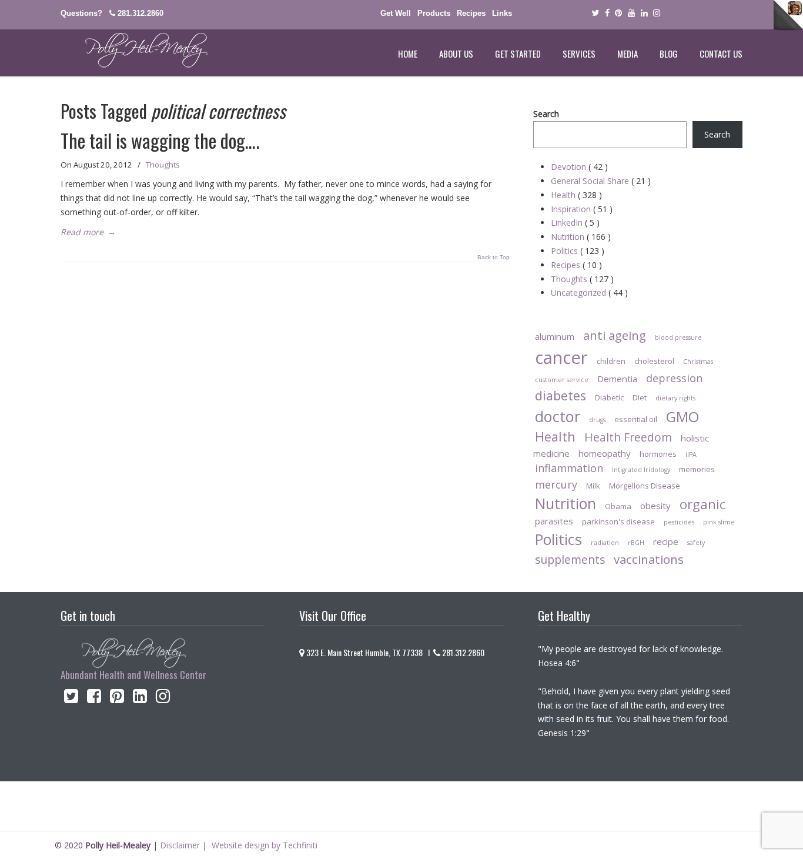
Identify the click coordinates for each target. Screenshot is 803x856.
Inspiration (582, 209)
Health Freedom (628, 437)
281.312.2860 (140, 13)
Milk (593, 485)
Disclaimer (180, 845)
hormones (658, 454)
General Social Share (601, 180)
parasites (554, 521)
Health (576, 194)
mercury (556, 484)
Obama (618, 506)
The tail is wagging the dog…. (160, 140)
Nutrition (581, 236)
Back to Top (493, 257)
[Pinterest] (618, 13)
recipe (665, 541)
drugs (597, 420)
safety (696, 543)
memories (697, 469)
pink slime (719, 522)
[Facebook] (607, 13)
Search (546, 113)
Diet (640, 397)
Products (433, 13)
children (611, 361)
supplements (570, 559)
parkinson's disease (618, 521)
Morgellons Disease (644, 485)
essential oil (635, 419)
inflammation (569, 468)
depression (674, 378)
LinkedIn (575, 222)
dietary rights (675, 398)
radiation (605, 543)
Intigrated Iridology (641, 470)
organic (702, 504)
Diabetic (609, 397)
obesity (655, 505)
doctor (557, 416)
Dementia (617, 378)
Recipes (471, 13)
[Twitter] (595, 13)
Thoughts (163, 164)
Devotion (579, 166)
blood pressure (678, 337)
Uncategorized (589, 292)
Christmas (698, 361)
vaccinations (649, 559)
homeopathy (604, 453)
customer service (561, 380)
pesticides (679, 522)
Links (502, 13)
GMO (682, 416)
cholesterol (654, 361)
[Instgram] (657, 13)
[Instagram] (163, 698)
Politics (577, 250)
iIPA (691, 454)
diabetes (560, 395)
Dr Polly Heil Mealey (134, 50)
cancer (561, 357)
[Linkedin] (644, 13)
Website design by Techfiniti (264, 845)
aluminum (554, 336)
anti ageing (614, 335)
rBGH (636, 543)
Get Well (395, 13)
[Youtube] (631, 13)
